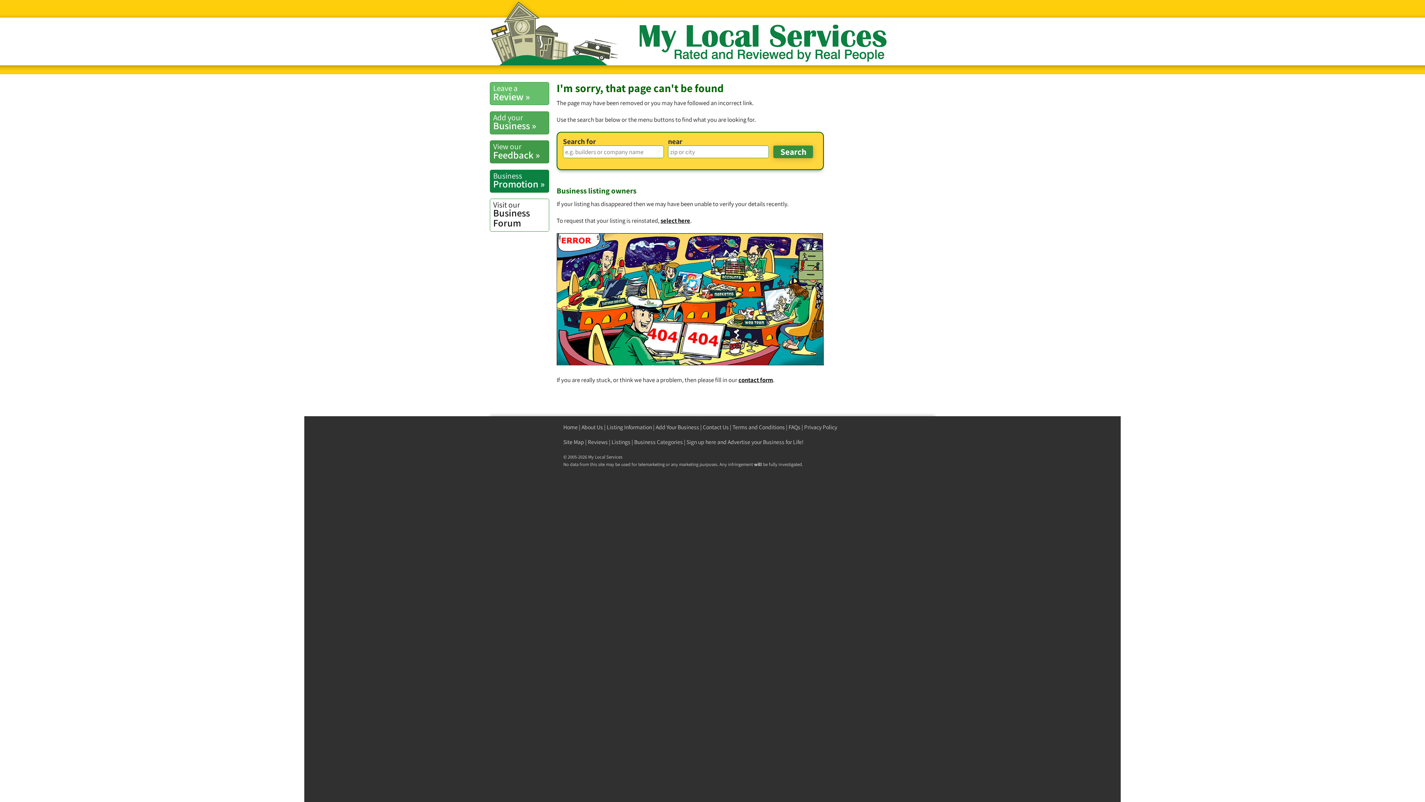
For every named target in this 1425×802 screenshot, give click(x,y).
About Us (592, 427)
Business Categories (658, 442)
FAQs (794, 427)
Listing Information (629, 427)
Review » (511, 93)
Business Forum (511, 214)
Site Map (573, 442)
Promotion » (519, 180)
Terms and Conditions (759, 427)
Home (570, 427)
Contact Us (716, 427)
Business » (514, 122)
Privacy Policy (820, 427)
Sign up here (701, 442)
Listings (621, 442)
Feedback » (516, 151)
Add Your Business (677, 427)
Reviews (598, 442)
